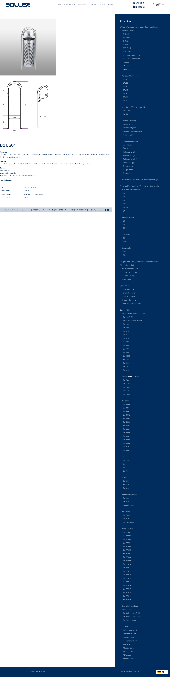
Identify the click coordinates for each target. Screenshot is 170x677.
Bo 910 (126, 501)
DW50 (125, 93)
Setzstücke (126, 234)
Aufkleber (126, 644)
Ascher (124, 477)
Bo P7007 (127, 553)
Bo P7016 (127, 585)
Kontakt (110, 5)
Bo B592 (126, 415)
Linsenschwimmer (128, 296)
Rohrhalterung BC (129, 152)
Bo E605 (126, 390)
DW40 (125, 90)
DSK (124, 241)
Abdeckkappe (128, 651)
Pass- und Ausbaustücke (131, 189)
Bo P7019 (127, 596)
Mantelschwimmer (129, 293)
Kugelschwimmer (128, 289)
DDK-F (125, 207)
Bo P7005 (127, 546)
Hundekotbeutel (129, 505)
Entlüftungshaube (130, 134)
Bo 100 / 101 (128, 317)
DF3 (124, 200)
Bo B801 (126, 436)
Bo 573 (126, 370)
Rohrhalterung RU (130, 159)
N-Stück (126, 44)
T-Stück (126, 62)
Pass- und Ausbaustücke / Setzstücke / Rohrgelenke (139, 186)
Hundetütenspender (129, 494)
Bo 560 (126, 345)
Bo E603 (126, 387)
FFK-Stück (127, 51)
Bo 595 (126, 366)
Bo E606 (126, 394)
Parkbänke (126, 400)
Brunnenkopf (128, 124)
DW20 (125, 83)
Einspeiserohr (128, 169)
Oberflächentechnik (127, 265)
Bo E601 (126, 380)
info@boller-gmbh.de (96, 210)
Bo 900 (126, 498)
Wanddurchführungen (130, 76)
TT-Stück (126, 65)
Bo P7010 (127, 564)
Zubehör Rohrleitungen (130, 141)
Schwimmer (124, 285)
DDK (125, 224)
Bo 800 (126, 481)
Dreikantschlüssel (129, 633)
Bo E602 (126, 383)
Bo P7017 (127, 589)
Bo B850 (126, 404)
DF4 (124, 203)
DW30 (125, 86)
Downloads (92, 5)
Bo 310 (126, 331)
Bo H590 (126, 356)
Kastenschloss (128, 637)
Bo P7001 (127, 532)
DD (124, 221)
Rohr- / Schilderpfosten (130, 606)
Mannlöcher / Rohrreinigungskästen (135, 107)
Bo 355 (126, 334)
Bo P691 (126, 518)
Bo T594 (126, 464)
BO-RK (125, 114)
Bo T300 (126, 460)
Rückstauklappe (129, 162)
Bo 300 (126, 327)
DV (124, 211)
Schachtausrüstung (129, 120)
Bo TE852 (126, 471)
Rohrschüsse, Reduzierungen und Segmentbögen (140, 179)
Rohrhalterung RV (129, 155)
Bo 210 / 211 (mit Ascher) (132, 320)
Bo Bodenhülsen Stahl (131, 613)
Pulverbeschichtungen (130, 268)
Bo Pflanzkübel (128, 522)
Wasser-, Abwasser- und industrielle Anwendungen (139, 27)
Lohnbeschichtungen (129, 272)
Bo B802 (126, 439)
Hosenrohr (127, 69)
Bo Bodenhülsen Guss (131, 616)
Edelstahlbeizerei (128, 275)
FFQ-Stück (127, 48)
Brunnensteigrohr (129, 127)
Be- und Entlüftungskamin (133, 131)
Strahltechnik (127, 279)
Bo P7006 (127, 550)
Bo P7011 (127, 567)
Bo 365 (126, 359)
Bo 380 (126, 341)
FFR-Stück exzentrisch (131, 58)
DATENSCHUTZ (135, 671)
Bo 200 (126, 324)
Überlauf (126, 148)
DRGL (125, 251)
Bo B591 (126, 411)
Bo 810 (126, 484)
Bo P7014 (127, 578)
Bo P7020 (127, 599)
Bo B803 (126, 443)
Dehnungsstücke (128, 217)
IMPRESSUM (125, 671)
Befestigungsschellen (131, 630)
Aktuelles (102, 5)
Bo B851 (126, 408)
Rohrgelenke (126, 248)
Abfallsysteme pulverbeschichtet (134, 313)
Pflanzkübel (126, 511)
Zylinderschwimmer (129, 300)
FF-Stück (126, 37)
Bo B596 (126, 446)
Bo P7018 (127, 592)
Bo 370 (126, 338)
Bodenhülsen (127, 609)
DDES (125, 228)
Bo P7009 (127, 560)
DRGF (125, 255)
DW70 (125, 100)
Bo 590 (126, 352)
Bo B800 (126, 432)
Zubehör (125, 626)
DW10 (125, 79)
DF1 (124, 193)
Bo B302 (126, 429)
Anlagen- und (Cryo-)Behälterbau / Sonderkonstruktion (140, 261)
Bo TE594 (126, 467)
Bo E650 (126, 515)
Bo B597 (126, 450)
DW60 (125, 97)
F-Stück (126, 34)
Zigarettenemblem (130, 640)
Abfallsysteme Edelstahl (130, 376)
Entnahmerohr (128, 173)
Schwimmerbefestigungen (131, 303)
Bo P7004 (127, 543)
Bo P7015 (127, 581)
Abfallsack (127, 655)
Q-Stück (126, 41)
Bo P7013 (127, 574)
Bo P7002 (127, 535)
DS (124, 238)
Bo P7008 (127, 557)
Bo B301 (126, 425)
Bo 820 (126, 488)
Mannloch (127, 110)
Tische (124, 456)
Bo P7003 (127, 539)
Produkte (81, 5)
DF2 (124, 196)
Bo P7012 (127, 571)
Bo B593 (126, 418)
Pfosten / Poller (127, 528)
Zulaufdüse (127, 144)
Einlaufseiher (128, 166)
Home (59, 5)
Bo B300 (126, 422)
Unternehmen (68, 5)
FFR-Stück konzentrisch (132, 55)
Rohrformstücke (128, 30)
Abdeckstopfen (128, 648)
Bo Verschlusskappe (130, 620)
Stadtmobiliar (125, 310)
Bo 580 (126, 349)
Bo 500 (126, 363)
